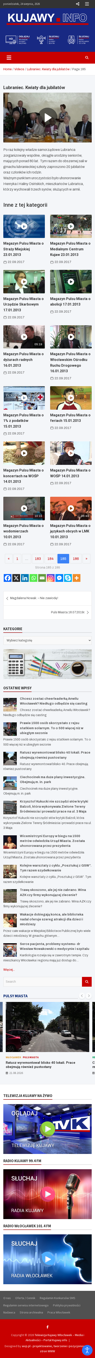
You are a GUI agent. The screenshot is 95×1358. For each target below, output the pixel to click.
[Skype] (68, 578)
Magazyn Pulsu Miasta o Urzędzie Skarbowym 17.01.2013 (23, 304)
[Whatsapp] (33, 578)
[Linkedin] (25, 578)
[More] (76, 578)
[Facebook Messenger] (59, 578)
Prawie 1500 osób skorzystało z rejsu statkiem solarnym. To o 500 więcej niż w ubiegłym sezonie (51, 728)
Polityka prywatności (66, 1305)
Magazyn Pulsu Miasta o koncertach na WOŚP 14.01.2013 (23, 476)
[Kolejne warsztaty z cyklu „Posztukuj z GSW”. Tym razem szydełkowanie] (10, 871)
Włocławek (9, 1057)
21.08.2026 (12, 1073)
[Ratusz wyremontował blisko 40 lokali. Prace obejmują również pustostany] (10, 758)
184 (51, 559)
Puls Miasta (26, 1057)
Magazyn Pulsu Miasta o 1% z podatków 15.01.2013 (23, 421)
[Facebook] (7, 578)
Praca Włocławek (59, 1312)
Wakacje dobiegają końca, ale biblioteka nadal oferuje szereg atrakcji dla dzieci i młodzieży (51, 919)
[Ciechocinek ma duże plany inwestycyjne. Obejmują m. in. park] (10, 783)
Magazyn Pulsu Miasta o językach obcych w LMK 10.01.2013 (70, 531)
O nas (7, 1298)
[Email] (42, 578)
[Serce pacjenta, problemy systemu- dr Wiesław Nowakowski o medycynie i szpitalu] (10, 950)
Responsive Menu (77, 4)
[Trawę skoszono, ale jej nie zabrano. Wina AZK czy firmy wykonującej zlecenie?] (10, 896)
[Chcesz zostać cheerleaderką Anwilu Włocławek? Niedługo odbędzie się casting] (10, 704)
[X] (16, 578)
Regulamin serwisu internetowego (26, 1305)
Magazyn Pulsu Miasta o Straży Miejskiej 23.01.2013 (23, 249)
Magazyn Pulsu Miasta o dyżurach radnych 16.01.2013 (23, 359)
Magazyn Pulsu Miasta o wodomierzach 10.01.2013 (23, 531)
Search (87, 982)
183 (38, 559)
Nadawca (9, 1312)
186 (76, 559)
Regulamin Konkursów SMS (57, 1298)
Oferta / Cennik (25, 1298)
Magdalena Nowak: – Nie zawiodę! (34, 598)
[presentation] (82, 996)
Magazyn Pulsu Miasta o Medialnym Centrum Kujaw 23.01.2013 (70, 249)
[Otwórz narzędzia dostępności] (87, 1350)
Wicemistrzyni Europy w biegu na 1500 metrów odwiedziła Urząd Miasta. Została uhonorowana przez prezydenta (52, 841)
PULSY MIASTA (15, 996)
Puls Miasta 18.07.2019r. (68, 612)
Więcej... (9, 969)
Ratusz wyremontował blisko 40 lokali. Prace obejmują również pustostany (36, 1065)
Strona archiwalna (31, 1312)
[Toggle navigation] (9, 57)
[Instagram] (51, 578)
